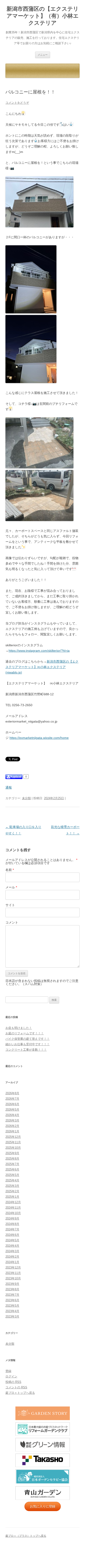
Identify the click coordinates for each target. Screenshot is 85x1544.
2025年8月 (12, 1158)
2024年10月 (13, 1213)
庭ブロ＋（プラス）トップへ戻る (25, 1535)
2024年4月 (12, 1245)
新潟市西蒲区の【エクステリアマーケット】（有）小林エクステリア (43, 16)
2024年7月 (12, 1229)
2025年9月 (12, 1153)
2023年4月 (12, 1311)
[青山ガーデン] (42, 1493)
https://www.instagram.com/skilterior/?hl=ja (39, 650)
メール (11, 887)
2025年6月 (12, 1169)
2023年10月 (13, 1278)
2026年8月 (12, 1093)
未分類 (26, 798)
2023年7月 (12, 1294)
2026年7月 (12, 1098)
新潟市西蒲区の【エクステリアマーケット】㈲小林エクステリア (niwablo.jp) (41, 667)
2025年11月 (13, 1142)
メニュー (43, 54)
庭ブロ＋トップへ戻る (20, 1392)
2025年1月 (12, 1196)
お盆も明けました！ (18, 1028)
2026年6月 (12, 1104)
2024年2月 (12, 1256)
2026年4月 (12, 1115)
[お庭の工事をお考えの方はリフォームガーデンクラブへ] (42, 1429)
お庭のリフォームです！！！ (24, 1033)
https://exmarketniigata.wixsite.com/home (39, 738)
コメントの (16, 1387)
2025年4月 (12, 1180)
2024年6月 (12, 1235)
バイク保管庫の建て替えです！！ (27, 1038)
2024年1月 (12, 1262)
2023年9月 (12, 1284)
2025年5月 (12, 1175)
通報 (8, 787)
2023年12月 (13, 1267)
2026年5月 (12, 1109)
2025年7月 (12, 1164)
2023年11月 (13, 1273)
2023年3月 (12, 1316)
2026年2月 (12, 1126)
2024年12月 (13, 1202)
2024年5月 (12, 1240)
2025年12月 (13, 1136)
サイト (10, 905)
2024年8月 (12, 1224)
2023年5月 (12, 1305)
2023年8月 (12, 1289)
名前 (9, 870)
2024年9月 (12, 1218)
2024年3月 (12, 1251)
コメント (11, 922)
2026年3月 (12, 1120)
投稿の (13, 1382)
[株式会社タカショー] (42, 1460)
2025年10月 (13, 1147)
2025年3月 (12, 1186)
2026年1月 (12, 1131)
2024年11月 (13, 1207)
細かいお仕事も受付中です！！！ (27, 1044)
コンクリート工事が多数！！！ (26, 1049)
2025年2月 (12, 1191)
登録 (8, 1371)
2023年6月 (12, 1300)
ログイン (11, 1376)
